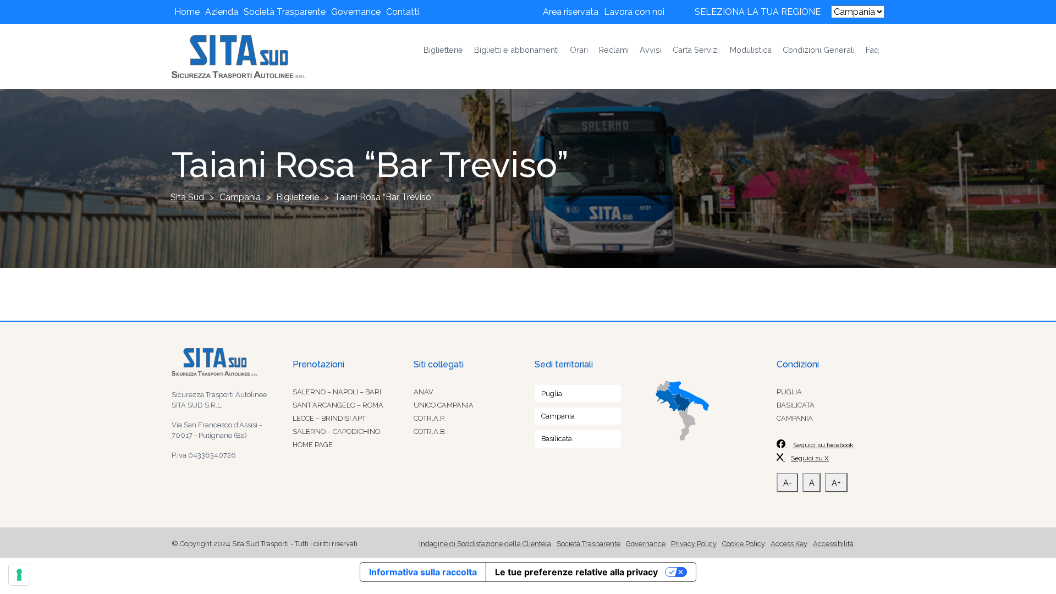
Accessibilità (833, 544)
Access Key (789, 544)
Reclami (614, 49)
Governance (356, 12)
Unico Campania (444, 405)
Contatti (402, 12)
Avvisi (651, 49)
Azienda (221, 12)
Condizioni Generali (819, 49)
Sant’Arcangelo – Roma (338, 405)
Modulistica (751, 49)
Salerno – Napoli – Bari (337, 392)
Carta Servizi (696, 49)
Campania (558, 416)
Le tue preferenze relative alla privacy (576, 572)
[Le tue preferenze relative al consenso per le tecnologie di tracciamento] (19, 574)
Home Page (313, 445)
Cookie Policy (743, 544)
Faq (872, 49)
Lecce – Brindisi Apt (329, 418)
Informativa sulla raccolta (423, 572)
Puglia (551, 393)
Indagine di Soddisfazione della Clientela (485, 544)
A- (787, 482)
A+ (836, 482)
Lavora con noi (634, 12)
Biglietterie (443, 49)
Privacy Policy (694, 544)
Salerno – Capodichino (336, 431)
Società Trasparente (285, 12)
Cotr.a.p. (430, 418)
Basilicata (556, 439)
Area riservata (570, 12)
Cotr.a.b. (430, 431)
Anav (423, 392)
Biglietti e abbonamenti (516, 49)
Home (187, 12)
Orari (579, 49)
